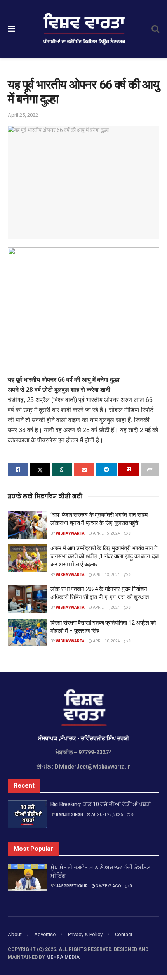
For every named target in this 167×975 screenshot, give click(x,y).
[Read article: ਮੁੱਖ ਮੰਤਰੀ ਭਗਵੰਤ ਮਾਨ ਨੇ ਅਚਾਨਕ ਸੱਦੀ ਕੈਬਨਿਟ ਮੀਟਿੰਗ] (27, 878)
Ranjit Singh (69, 814)
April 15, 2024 (106, 533)
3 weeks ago (108, 886)
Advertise (45, 934)
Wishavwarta (70, 533)
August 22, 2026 (106, 814)
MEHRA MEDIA (63, 957)
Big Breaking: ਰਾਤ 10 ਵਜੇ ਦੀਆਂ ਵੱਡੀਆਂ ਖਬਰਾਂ (100, 804)
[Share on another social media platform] (150, 469)
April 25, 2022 (23, 115)
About (15, 934)
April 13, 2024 (106, 575)
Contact (123, 934)
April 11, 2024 (106, 607)
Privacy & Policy (85, 934)
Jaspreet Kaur (72, 886)
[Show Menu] (11, 29)
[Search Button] (155, 29)
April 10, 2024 (106, 641)
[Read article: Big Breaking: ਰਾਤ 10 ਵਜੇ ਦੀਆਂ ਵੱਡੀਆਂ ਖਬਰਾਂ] (27, 814)
